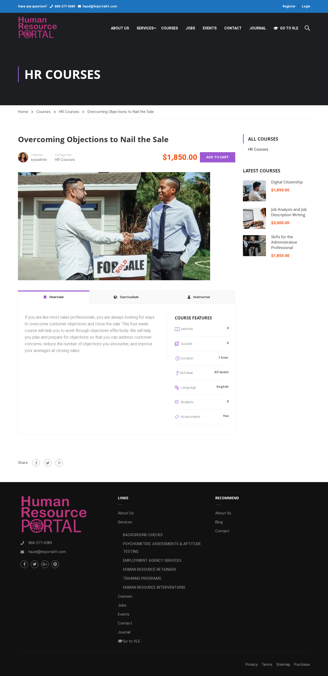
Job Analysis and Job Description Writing (289, 212)
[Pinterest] (59, 463)
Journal (257, 28)
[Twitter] (48, 463)
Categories (63, 155)
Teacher (37, 155)
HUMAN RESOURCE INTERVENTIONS (154, 587)
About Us (120, 28)
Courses (169, 28)
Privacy (251, 664)
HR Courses (69, 111)
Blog (219, 522)
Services (145, 28)
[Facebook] (36, 463)
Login (306, 6)
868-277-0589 (65, 6)
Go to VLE (289, 28)
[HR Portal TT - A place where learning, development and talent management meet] (37, 28)
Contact (233, 28)
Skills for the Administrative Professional (284, 242)
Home (23, 111)
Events (210, 28)
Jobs (190, 28)
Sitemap (283, 664)
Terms (266, 664)
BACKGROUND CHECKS (143, 535)
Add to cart (217, 157)
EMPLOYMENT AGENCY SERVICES (152, 560)
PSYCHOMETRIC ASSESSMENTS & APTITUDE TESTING (162, 548)
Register (289, 6)
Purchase (302, 664)
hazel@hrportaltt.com (100, 6)
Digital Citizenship (287, 181)
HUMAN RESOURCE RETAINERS (149, 569)
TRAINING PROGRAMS (142, 578)
